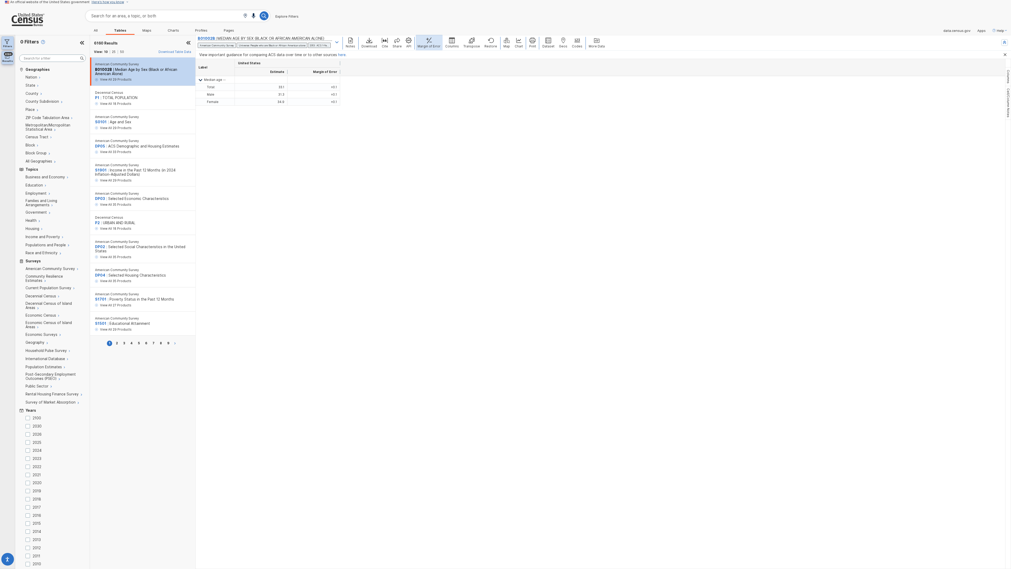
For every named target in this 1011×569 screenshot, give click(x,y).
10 (106, 52)
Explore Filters (287, 16)
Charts (173, 30)
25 (114, 52)
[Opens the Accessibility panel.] (7, 560)
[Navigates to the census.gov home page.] (22, 24)
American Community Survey (117, 64)
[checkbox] (29, 418)
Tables (120, 30)
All (96, 30)
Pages (229, 30)
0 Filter (29, 42)
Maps (146, 30)
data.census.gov (956, 30)
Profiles (201, 30)
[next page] (176, 343)
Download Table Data (174, 52)
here (342, 55)
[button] (245, 16)
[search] (52, 58)
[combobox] (178, 16)
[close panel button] (188, 43)
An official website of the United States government (50, 2)
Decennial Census (109, 93)
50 (122, 52)
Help (1000, 30)
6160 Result (106, 43)
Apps (981, 30)
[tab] (1008, 76)
